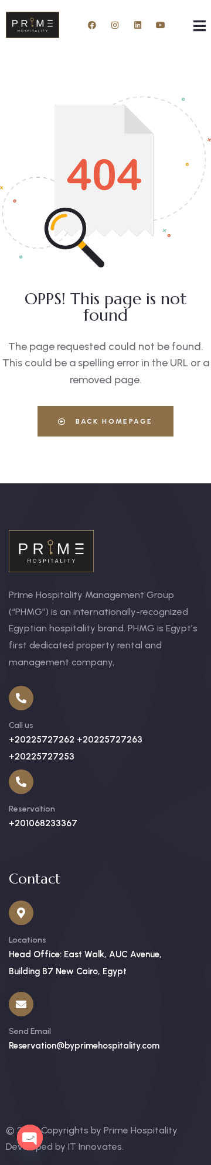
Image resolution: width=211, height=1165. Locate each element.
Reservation (32, 809)
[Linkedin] (138, 25)
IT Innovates (95, 1146)
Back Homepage (113, 421)
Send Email (30, 1031)
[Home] (32, 25)
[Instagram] (115, 25)
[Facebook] (92, 25)
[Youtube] (160, 25)
